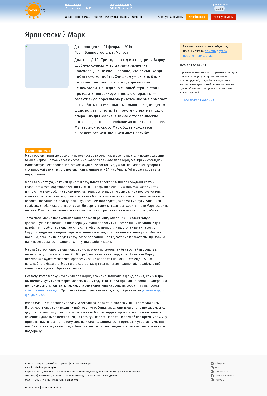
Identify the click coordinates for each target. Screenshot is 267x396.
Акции (98, 17)
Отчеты (137, 17)
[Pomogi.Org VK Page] (212, 371)
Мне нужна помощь (170, 17)
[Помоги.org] (35, 10)
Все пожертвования (199, 100)
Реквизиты (32, 387)
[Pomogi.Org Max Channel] (212, 367)
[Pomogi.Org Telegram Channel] (212, 363)
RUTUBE (219, 379)
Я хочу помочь (223, 17)
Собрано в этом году (121, 6)
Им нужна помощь (117, 17)
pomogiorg (72, 379)
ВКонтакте (221, 371)
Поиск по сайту (51, 387)
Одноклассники (224, 375)
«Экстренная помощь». (42, 290)
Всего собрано (78, 6)
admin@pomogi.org (46, 367)
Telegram (220, 363)
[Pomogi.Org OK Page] (212, 375)
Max (217, 367)
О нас (68, 17)
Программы (82, 17)
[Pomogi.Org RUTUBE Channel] (212, 379)
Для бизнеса (197, 17)
